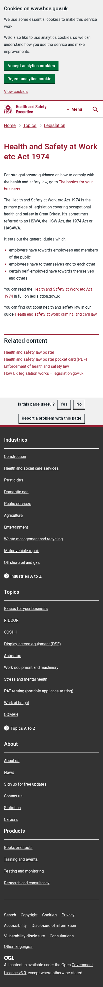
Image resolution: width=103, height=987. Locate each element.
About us (12, 760)
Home (10, 125)
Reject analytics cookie (30, 78)
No (79, 404)
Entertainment (16, 527)
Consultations (62, 936)
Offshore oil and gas (22, 562)
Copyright (29, 915)
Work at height (16, 702)
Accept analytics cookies (31, 65)
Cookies (49, 915)
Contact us (13, 796)
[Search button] (95, 109)
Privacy (68, 915)
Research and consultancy (27, 883)
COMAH (11, 714)
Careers (11, 819)
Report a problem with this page (52, 418)
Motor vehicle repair (21, 550)
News (9, 772)
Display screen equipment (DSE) (32, 644)
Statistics (12, 807)
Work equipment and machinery (31, 667)
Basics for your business (26, 608)
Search (10, 915)
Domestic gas (16, 491)
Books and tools (18, 847)
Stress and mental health (25, 679)
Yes (64, 404)
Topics (29, 125)
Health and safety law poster (29, 352)
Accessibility (15, 925)
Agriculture (13, 515)
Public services (17, 503)
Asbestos (12, 655)
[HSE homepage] (25, 109)
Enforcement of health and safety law (36, 366)
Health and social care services (31, 468)
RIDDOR (11, 620)
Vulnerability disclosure (24, 936)
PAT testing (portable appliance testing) (38, 691)
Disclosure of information (54, 925)
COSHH (10, 632)
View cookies (16, 91)
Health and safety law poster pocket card (45, 359)
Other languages (18, 946)
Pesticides (13, 480)
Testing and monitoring (24, 871)
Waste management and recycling (33, 539)
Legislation (54, 125)
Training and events (21, 859)
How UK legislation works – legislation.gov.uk (44, 373)
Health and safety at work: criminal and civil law (55, 314)
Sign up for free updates (25, 784)
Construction (15, 456)
